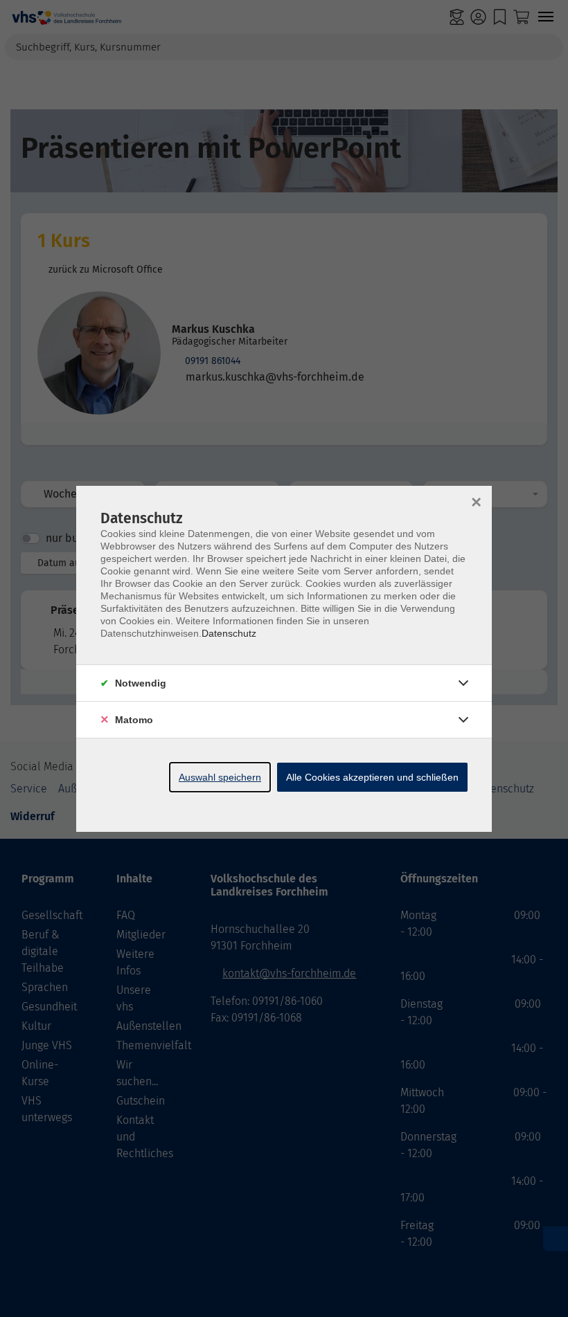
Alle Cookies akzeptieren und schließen (372, 777)
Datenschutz (229, 633)
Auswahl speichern (220, 777)
